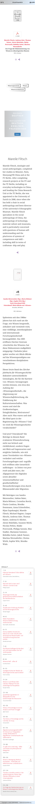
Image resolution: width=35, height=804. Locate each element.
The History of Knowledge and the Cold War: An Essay (13, 720)
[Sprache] (32, 2)
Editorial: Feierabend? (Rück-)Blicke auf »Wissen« (13, 573)
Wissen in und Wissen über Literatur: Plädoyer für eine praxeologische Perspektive (11, 683)
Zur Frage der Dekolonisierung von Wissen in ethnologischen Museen (13, 788)
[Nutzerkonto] (30, 2)
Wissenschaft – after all (10, 661)
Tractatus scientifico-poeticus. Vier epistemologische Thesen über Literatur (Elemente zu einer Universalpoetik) (13, 775)
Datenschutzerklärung (25, 802)
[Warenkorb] (33, 2)
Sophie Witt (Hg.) (19, 301)
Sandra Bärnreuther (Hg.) (12, 299)
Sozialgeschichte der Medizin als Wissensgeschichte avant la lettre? (13, 671)
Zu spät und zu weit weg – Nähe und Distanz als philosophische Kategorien (12, 748)
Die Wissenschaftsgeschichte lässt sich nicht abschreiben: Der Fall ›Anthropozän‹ (13, 650)
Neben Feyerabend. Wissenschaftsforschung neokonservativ (10, 620)
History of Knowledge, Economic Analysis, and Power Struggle (12, 708)
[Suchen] (3, 2)
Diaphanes (17, 2)
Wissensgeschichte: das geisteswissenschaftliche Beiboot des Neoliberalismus (13, 596)
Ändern (17, 134)
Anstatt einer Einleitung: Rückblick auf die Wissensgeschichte (13, 608)
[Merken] (16, 60)
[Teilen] (19, 60)
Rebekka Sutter (18, 44)
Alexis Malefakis (17, 42)
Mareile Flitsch (9, 40)
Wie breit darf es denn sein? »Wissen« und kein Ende (11, 584)
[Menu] (1, 2)
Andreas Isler (20, 40)
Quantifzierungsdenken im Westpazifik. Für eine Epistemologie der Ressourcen (12, 696)
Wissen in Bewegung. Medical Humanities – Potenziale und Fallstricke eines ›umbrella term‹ (12, 761)
